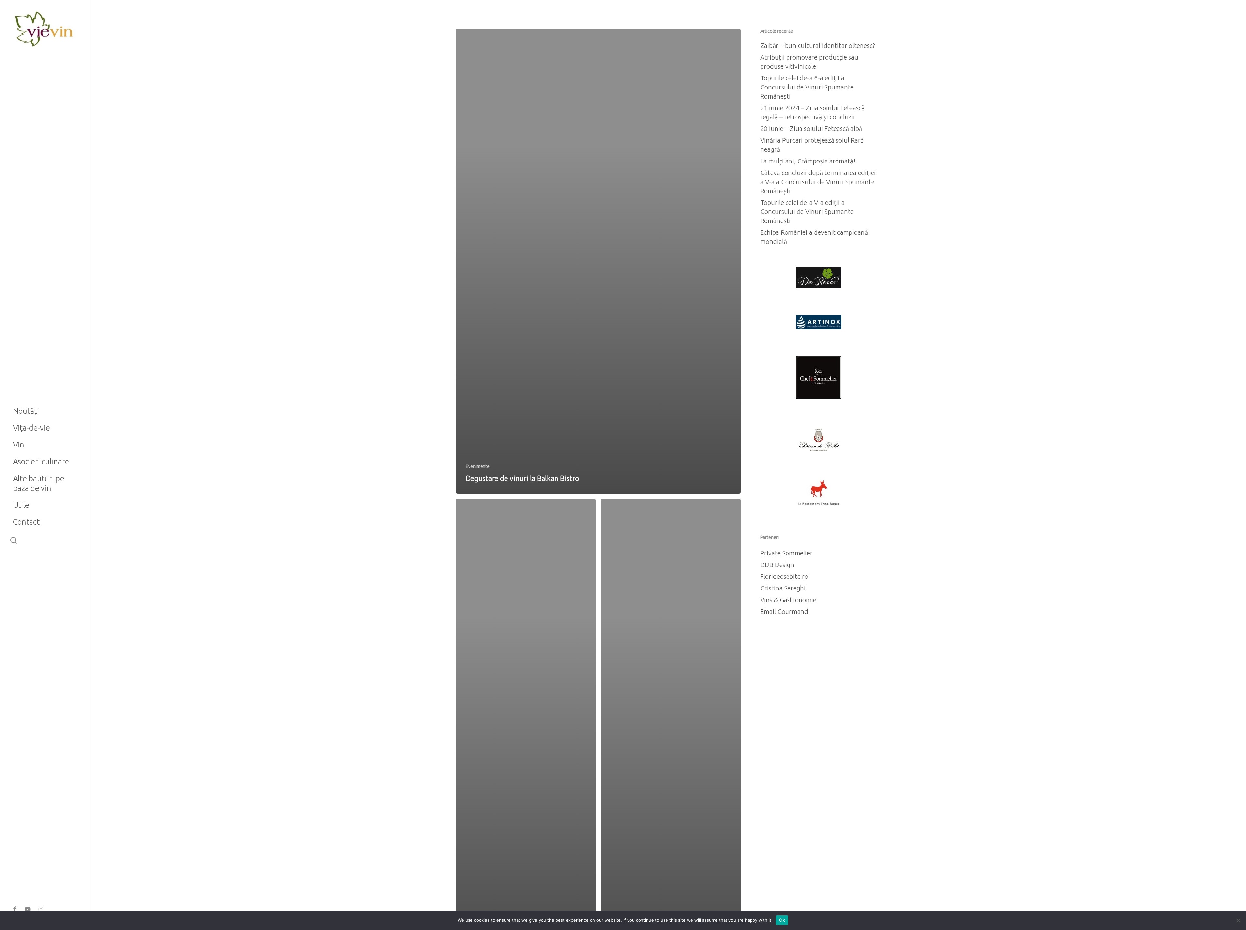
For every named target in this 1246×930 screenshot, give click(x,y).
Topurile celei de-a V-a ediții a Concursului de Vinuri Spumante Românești (807, 211)
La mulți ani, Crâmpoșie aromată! (807, 161)
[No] (1238, 920)
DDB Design (777, 564)
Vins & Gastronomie (788, 599)
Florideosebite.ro (784, 576)
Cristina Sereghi (783, 588)
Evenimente (478, 466)
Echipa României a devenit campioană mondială (814, 237)
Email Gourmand (784, 611)
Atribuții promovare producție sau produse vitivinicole (809, 62)
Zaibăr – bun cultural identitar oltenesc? (817, 45)
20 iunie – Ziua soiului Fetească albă (811, 128)
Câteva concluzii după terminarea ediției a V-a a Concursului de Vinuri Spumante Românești (818, 182)
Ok (782, 920)
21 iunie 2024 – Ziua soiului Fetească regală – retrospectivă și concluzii (812, 112)
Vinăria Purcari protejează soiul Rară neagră (812, 145)
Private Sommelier (786, 553)
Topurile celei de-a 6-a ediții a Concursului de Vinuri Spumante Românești (807, 87)
